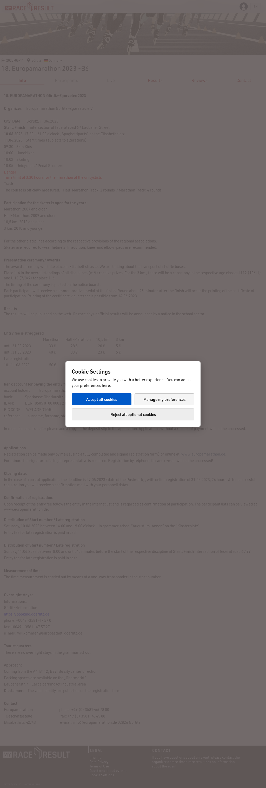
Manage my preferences (164, 399)
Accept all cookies (101, 399)
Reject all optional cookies (133, 414)
